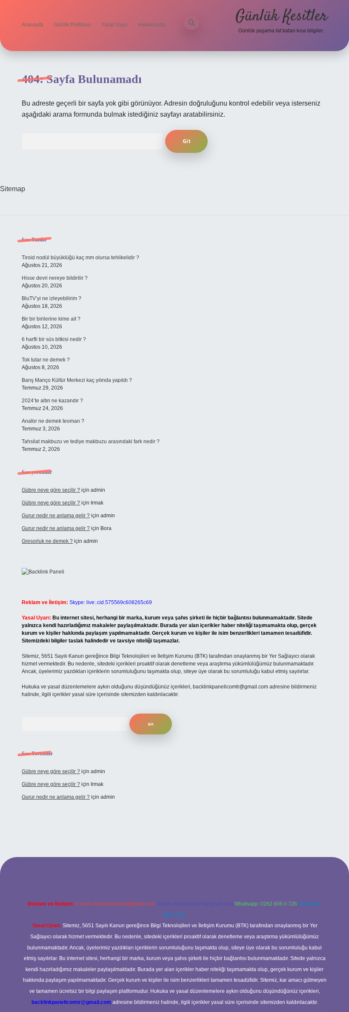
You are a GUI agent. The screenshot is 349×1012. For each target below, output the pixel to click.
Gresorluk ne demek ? (47, 541)
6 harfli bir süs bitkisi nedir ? (54, 339)
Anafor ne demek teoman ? (53, 421)
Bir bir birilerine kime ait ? (51, 319)
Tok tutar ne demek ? (46, 360)
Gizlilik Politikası (72, 25)
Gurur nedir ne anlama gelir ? (56, 516)
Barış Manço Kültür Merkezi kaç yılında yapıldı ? (77, 380)
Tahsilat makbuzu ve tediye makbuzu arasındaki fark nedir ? (91, 441)
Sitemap (12, 188)
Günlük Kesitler (281, 16)
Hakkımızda (151, 25)
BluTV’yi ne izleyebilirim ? (51, 298)
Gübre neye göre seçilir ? (51, 490)
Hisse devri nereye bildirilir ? (55, 278)
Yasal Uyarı (114, 25)
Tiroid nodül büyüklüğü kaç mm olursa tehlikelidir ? (80, 258)
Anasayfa (32, 25)
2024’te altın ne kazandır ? (52, 401)
